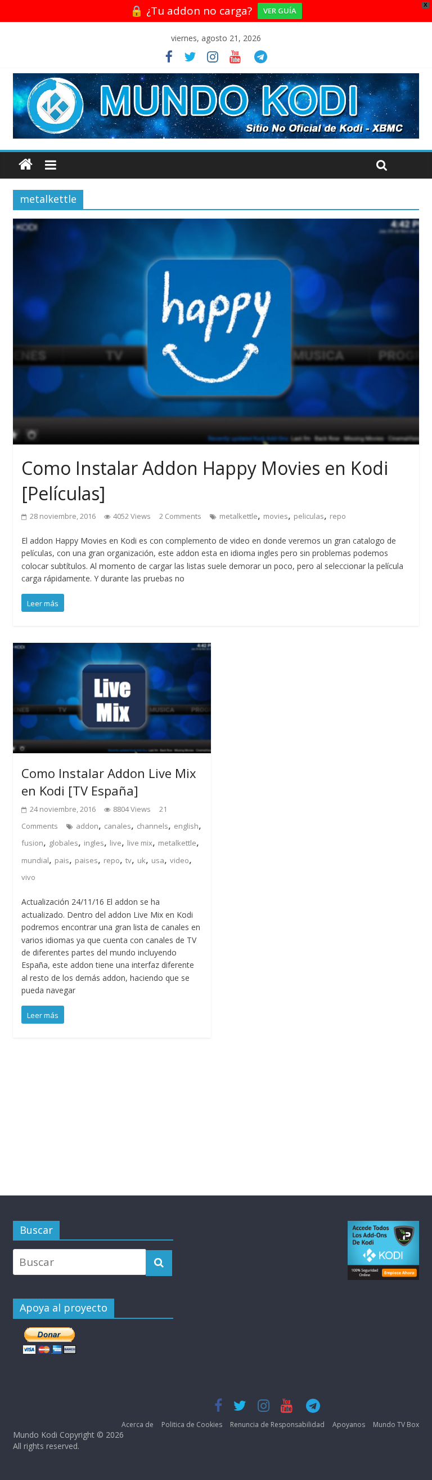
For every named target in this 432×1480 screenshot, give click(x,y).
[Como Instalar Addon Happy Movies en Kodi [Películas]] (216, 227)
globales (63, 843)
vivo (28, 877)
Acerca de (138, 1424)
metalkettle (238, 516)
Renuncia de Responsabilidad (277, 1424)
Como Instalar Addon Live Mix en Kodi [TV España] (108, 782)
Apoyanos (348, 1424)
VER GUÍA (279, 11)
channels (152, 826)
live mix (139, 843)
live (116, 843)
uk (141, 860)
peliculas (309, 516)
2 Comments (180, 516)
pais (62, 860)
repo (338, 516)
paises (86, 860)
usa (157, 860)
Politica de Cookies (191, 1424)
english (186, 826)
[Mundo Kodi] (25, 164)
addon (87, 826)
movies (275, 516)
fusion (32, 843)
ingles (94, 843)
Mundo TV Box (396, 1424)
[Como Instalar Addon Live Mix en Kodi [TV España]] (112, 651)
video (179, 860)
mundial (35, 860)
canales (117, 826)
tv (128, 860)
